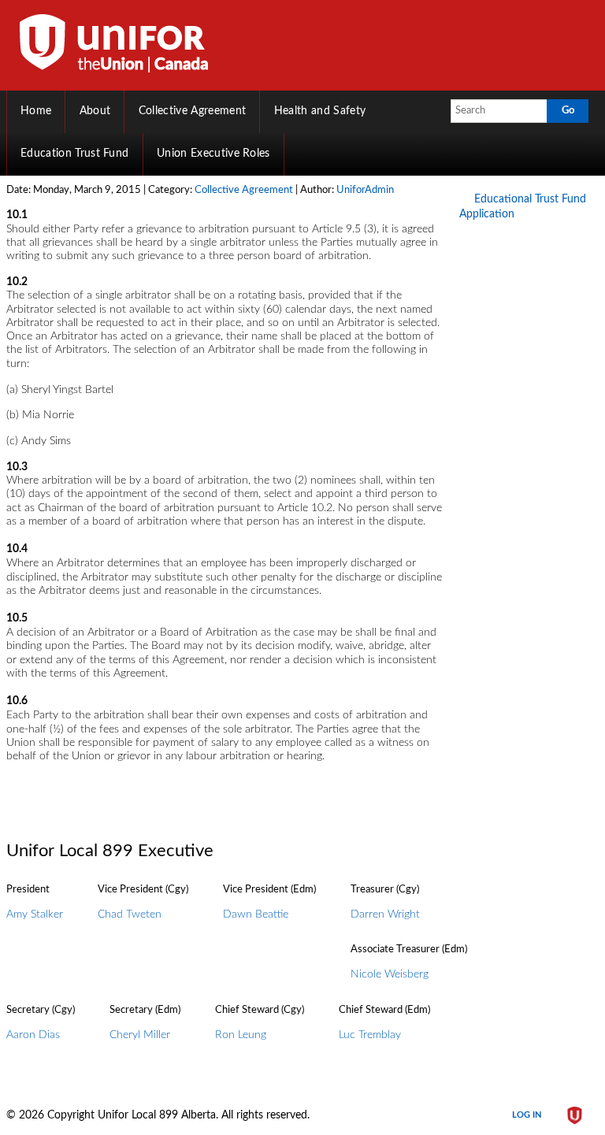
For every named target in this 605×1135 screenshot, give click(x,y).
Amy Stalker (34, 914)
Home (35, 111)
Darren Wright (385, 914)
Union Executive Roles (213, 153)
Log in (526, 1115)
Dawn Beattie (255, 914)
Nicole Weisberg (390, 974)
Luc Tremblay (370, 1034)
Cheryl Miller (139, 1034)
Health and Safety (320, 111)
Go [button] (568, 110)
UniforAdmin (365, 190)
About (95, 111)
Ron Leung (240, 1034)
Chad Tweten (129, 914)
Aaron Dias (33, 1034)
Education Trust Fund (74, 153)
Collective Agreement (193, 111)
